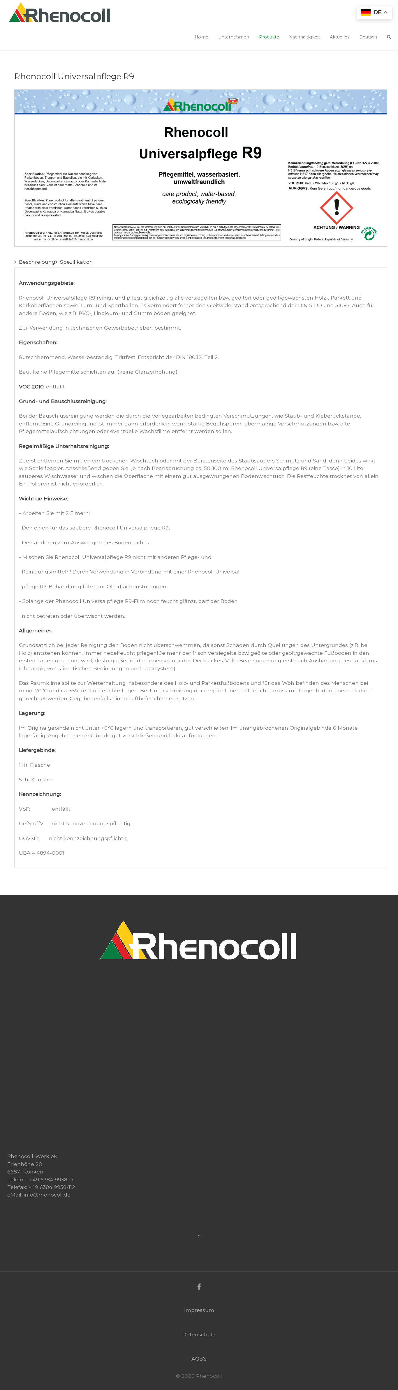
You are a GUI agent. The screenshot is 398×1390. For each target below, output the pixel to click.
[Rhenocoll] (199, 920)
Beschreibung (37, 262)
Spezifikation (76, 262)
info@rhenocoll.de (47, 1195)
